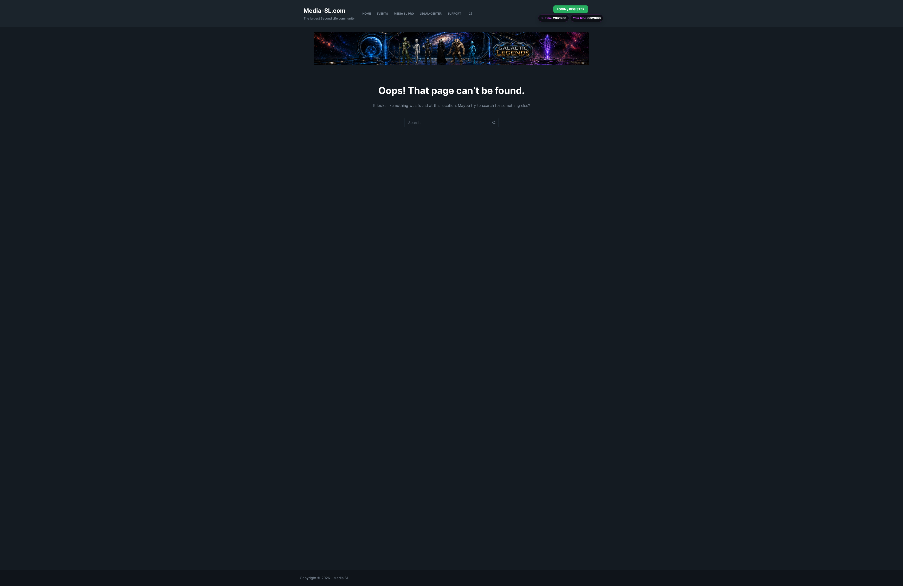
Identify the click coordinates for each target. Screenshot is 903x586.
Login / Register (571, 9)
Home (366, 13)
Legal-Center (431, 13)
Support (454, 13)
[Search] (470, 13)
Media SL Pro (404, 13)
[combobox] (447, 122)
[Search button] (493, 122)
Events (382, 13)
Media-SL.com (324, 10)
